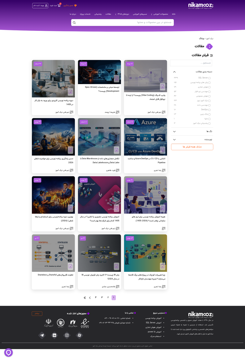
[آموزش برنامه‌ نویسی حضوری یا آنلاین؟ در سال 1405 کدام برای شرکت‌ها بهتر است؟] (99, 195)
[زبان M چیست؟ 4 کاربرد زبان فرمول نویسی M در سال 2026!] (99, 253)
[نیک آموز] (200, 5)
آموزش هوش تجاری (153, 327)
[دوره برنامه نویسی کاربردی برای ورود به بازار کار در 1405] (53, 78)
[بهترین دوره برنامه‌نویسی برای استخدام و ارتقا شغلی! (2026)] (53, 195)
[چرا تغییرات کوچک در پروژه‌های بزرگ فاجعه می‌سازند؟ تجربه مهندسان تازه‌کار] (145, 253)
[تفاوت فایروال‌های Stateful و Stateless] (53, 253)
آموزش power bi (154, 332)
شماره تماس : (117, 318)
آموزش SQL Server (153, 322)
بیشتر (37, 313)
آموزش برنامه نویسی (153, 318)
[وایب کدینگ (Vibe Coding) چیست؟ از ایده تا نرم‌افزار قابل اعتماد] (145, 76)
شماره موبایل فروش (114, 322)
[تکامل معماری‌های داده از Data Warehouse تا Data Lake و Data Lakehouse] (99, 137)
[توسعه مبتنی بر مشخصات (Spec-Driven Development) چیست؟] (99, 72)
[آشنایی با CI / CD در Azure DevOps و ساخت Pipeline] (145, 137)
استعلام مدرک (155, 336)
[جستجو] (74, 23)
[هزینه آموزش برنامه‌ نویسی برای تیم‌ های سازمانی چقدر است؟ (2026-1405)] (145, 195)
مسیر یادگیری (68, 5)
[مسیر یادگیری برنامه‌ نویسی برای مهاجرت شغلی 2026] (53, 137)
